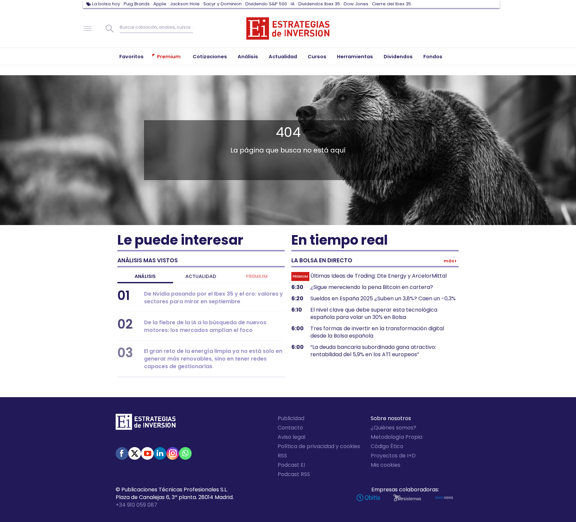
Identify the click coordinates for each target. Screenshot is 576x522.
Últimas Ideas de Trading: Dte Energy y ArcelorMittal (378, 276)
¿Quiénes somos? (393, 427)
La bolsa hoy (106, 4)
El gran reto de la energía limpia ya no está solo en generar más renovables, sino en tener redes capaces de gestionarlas (213, 358)
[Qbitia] (368, 497)
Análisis (145, 276)
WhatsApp (185, 453)
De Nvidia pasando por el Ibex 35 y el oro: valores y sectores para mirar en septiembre (213, 297)
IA (293, 4)
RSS (282, 455)
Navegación (88, 29)
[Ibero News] (444, 497)
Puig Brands (137, 4)
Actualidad (200, 276)
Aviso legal (291, 437)
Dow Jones (356, 4)
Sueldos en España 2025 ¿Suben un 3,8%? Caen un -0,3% (383, 298)
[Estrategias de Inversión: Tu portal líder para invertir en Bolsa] (288, 28)
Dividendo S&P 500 (266, 4)
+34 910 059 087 (136, 505)
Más (449, 261)
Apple (159, 4)
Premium (257, 276)
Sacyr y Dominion (222, 4)
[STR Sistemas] (407, 497)
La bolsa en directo (321, 260)
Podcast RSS (294, 474)
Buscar (110, 29)
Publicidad (291, 418)
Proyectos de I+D (393, 455)
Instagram (172, 453)
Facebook (122, 453)
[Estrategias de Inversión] (146, 423)
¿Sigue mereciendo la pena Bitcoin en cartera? (371, 287)
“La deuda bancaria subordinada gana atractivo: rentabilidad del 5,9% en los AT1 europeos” (373, 351)
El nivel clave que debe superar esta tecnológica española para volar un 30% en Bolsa (373, 313)
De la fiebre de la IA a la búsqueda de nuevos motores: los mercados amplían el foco (205, 326)
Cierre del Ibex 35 (391, 4)
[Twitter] (134, 453)
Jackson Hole (185, 4)
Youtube (147, 453)
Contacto (290, 427)
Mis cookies (385, 465)
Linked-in (160, 453)
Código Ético (387, 446)
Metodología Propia (396, 437)
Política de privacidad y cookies (319, 446)
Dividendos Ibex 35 (319, 4)
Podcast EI (291, 465)
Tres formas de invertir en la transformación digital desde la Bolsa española (377, 332)
